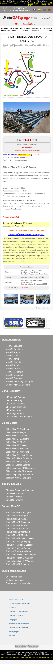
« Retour (37, 308)
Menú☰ (4, 9)
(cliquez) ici (25, 287)
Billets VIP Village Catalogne (19, 458)
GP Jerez (4, 28)
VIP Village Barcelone (16, 407)
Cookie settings (20, 646)
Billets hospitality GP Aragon (19, 471)
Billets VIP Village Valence (18, 465)
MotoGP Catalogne (14, 349)
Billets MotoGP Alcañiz (16, 442)
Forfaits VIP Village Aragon (18, 548)
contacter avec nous (15, 580)
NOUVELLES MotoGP (31, 30)
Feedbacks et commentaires (19, 583)
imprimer (46, 308)
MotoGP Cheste (13, 368)
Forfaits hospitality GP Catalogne (21, 554)
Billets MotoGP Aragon (16, 432)
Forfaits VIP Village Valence (18, 551)
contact (49, 30)
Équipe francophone (8, 30)
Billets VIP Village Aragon (17, 461)
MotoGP (17, 3)
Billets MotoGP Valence (16, 436)
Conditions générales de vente (19, 604)
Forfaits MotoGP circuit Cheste (20, 538)
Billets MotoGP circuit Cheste (19, 455)
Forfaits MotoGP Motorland (18, 535)
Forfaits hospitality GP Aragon (19, 558)
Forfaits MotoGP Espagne (17, 564)
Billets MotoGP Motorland (17, 452)
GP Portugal (47, 28)
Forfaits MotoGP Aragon (17, 516)
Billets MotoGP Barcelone (17, 439)
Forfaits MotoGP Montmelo (18, 532)
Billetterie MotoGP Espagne (18, 478)
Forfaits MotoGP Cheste (17, 529)
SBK (23, 3)
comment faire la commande (19, 624)
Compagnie (13, 620)
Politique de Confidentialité (18, 612)
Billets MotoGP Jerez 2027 (33, 45)
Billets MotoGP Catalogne (17, 429)
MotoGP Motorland (14, 375)
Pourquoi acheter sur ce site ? (19, 628)
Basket (28, 23)
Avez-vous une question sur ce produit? (27, 150)
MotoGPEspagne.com (8, 654)
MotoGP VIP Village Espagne (19, 381)
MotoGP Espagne (14, 346)
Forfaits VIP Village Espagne (19, 542)
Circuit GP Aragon (14, 497)
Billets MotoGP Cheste (16, 445)
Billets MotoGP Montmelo (17, 449)
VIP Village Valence (15, 413)
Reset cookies (33, 646)
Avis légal (12, 608)
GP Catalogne (25, 28)
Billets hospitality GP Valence (19, 474)
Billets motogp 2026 (16, 600)
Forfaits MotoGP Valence (17, 519)
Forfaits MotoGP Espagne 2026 (46, 4)
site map (12, 636)
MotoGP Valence (13, 356)
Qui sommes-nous (14, 577)
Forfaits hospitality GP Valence (20, 561)
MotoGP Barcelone (14, 362)
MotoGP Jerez (12, 359)
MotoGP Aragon (13, 352)
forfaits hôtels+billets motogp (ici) (26, 234)
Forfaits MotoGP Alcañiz (17, 525)
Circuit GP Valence (14, 500)
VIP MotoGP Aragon (15, 400)
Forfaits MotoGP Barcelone (18, 522)
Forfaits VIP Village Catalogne (19, 545)
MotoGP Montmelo (14, 372)
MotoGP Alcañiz (13, 365)
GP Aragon (14, 28)
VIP (11, 3)
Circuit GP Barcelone (15, 493)
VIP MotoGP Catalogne (16, 397)
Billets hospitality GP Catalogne (20, 468)
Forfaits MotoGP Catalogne (18, 512)
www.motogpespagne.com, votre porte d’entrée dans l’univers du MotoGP (26, 658)
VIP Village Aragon (14, 410)
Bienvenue (4, 3)
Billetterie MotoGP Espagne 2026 (32, 4)
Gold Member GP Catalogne (19, 417)
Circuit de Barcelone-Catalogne (20, 490)
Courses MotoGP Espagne (18, 385)
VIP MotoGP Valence (15, 404)
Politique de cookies (16, 616)
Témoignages (14, 632)
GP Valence (36, 28)
